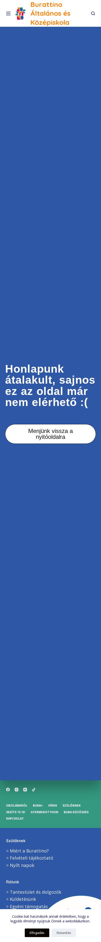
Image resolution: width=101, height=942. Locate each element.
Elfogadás (37, 932)
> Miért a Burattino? (27, 851)
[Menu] (8, 13)
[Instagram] (16, 789)
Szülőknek (72, 806)
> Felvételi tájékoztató (29, 858)
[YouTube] (25, 789)
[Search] (93, 13)
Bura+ (38, 806)
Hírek (52, 806)
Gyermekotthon (44, 812)
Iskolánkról (16, 806)
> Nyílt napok (20, 865)
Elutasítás (64, 932)
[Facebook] (8, 789)
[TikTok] (34, 789)
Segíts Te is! (15, 812)
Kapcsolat (15, 819)
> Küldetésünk (21, 899)
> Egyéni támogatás (27, 906)
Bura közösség (76, 812)
